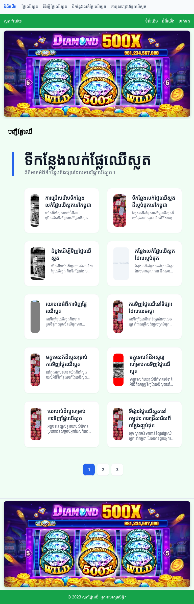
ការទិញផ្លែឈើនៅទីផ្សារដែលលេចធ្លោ (150, 307)
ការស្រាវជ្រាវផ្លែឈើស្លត (128, 7)
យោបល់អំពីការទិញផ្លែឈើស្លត (66, 307)
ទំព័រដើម (10, 7)
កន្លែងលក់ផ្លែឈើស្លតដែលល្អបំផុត (155, 254)
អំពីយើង (168, 21)
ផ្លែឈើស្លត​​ (29, 7)
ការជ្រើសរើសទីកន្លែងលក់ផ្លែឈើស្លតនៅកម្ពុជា (68, 201)
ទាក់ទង (184, 21)
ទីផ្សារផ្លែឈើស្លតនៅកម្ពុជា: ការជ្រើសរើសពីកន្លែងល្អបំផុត (150, 418)
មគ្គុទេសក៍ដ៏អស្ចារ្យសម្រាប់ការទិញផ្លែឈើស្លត (150, 364)
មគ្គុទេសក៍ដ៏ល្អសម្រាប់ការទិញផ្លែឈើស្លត (66, 360)
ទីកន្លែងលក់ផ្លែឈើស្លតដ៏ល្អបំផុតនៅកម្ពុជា (153, 201)
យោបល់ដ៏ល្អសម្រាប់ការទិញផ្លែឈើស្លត (66, 415)
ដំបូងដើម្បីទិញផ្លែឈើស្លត (71, 254)
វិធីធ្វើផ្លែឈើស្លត (55, 7)
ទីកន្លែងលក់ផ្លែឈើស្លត (89, 7)
